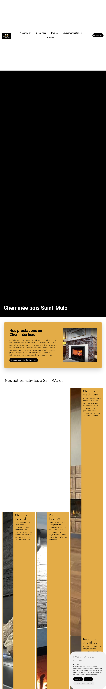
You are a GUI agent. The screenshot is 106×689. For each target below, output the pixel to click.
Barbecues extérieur (90, 517)
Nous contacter (98, 35)
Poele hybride (20, 517)
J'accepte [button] (78, 679)
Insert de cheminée (56, 641)
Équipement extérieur (72, 33)
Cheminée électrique (56, 393)
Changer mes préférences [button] (83, 683)
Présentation (25, 33)
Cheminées (41, 33)
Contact (51, 37)
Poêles (54, 33)
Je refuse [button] (88, 679)
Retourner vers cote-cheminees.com (24, 360)
